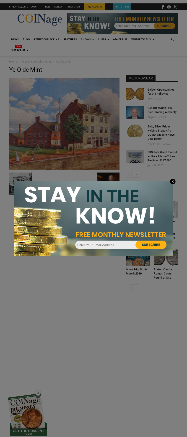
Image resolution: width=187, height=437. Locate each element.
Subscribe (151, 244)
